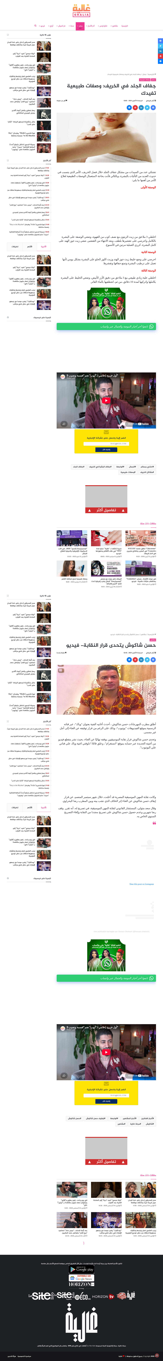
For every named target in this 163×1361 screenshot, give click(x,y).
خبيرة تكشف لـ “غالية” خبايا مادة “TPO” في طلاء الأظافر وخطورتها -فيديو (109, 551)
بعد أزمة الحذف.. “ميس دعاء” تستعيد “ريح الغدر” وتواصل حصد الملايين (22, 102)
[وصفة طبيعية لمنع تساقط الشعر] (72, 569)
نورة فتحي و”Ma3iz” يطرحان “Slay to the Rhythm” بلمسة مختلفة (21, 134)
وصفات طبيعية (145, 80)
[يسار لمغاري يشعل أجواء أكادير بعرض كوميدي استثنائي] (44, 114)
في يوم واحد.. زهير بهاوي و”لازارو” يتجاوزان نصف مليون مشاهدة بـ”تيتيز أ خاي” (22, 68)
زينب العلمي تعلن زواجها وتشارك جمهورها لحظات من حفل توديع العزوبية (22, 79)
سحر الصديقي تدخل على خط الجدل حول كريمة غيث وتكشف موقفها (21, 43)
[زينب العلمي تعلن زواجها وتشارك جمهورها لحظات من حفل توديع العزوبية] (44, 80)
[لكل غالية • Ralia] (81, 10)
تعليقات (15, 246)
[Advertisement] (106, 52)
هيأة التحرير (12, 1356)
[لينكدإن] (141, 107)
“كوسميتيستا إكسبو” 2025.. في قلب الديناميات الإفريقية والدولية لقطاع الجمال (72, 551)
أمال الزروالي (150, 100)
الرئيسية (124, 26)
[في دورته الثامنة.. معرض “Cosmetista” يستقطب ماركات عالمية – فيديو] (140, 569)
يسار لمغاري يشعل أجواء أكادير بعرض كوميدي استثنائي (23, 112)
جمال (81, 26)
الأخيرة (43, 246)
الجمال (132, 467)
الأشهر (29, 246)
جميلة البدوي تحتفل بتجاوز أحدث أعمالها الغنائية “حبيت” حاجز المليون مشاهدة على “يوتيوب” (22, 147)
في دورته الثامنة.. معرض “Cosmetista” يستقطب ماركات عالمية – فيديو (141, 580)
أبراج (51, 26)
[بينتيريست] (135, 107)
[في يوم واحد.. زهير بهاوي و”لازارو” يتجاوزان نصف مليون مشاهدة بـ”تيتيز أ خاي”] (44, 68)
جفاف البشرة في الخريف (99, 467)
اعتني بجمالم (147, 467)
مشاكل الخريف (146, 472)
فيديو (43, 26)
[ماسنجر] (129, 107)
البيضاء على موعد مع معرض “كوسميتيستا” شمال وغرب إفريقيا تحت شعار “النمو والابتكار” (106, 581)
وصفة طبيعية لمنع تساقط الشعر (74, 579)
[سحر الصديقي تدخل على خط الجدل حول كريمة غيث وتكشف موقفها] (44, 46)
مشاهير (115, 26)
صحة (72, 26)
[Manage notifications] (157, 1355)
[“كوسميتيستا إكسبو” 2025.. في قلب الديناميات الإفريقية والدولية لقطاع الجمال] (72, 538)
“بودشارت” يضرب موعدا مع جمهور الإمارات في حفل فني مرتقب (22, 89)
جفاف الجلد (78, 467)
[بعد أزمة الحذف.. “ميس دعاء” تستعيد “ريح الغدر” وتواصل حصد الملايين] (44, 103)
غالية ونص (103, 26)
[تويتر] (147, 107)
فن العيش (61, 26)
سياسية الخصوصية (24, 1356)
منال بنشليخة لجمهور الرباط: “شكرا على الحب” (21, 123)
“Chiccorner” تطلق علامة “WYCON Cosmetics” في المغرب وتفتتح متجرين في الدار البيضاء (141, 551)
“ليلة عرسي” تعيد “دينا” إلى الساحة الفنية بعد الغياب (24, 55)
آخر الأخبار (91, 26)
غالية (120, 1356)
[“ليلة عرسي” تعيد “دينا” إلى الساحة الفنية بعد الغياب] (44, 57)
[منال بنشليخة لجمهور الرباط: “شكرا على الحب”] (44, 125)
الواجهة (119, 467)
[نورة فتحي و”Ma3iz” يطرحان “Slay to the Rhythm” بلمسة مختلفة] (44, 137)
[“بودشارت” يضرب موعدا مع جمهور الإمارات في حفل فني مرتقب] (44, 91)
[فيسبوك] (153, 107)
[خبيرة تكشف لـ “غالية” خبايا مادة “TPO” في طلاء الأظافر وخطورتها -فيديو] (106, 538)
